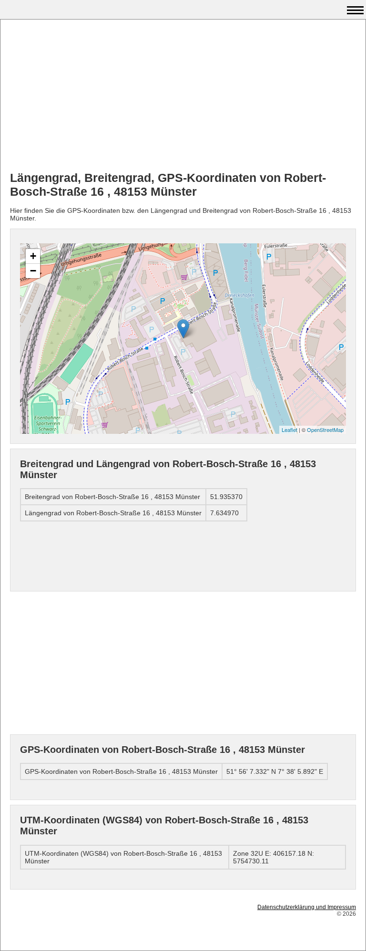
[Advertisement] (183, 95)
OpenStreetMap (325, 429)
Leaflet (289, 429)
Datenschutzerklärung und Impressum (306, 907)
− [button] (33, 271)
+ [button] (33, 256)
